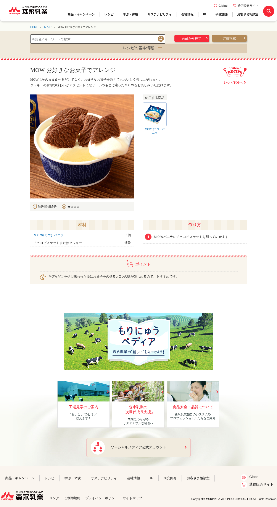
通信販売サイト (248, 5)
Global (223, 5)
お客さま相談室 (247, 14)
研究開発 (222, 14)
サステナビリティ (160, 14)
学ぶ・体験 (130, 14)
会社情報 (187, 14)
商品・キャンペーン (81, 14)
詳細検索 (229, 38)
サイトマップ (132, 498)
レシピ (108, 14)
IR (204, 14)
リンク (54, 498)
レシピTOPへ (233, 82)
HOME (34, 27)
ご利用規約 (72, 498)
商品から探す (191, 38)
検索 (161, 39)
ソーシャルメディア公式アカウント (138, 447)
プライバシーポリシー (101, 498)
